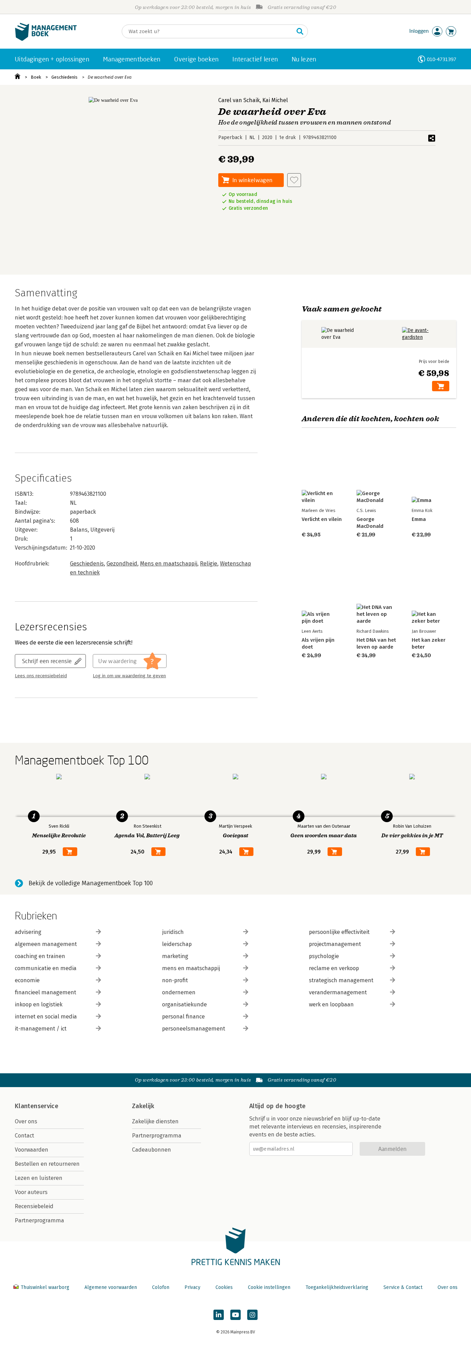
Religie (208, 563)
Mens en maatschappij (168, 563)
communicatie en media (46, 968)
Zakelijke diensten (155, 1121)
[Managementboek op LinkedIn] (218, 1315)
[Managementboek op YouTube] (235, 1315)
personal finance (183, 1016)
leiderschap (177, 944)
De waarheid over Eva (110, 77)
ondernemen (179, 992)
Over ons (26, 1121)
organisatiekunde (184, 1004)
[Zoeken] (300, 31)
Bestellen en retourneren (47, 1164)
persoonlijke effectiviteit (339, 932)
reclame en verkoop (334, 968)
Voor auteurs (31, 1192)
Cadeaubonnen (151, 1149)
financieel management (45, 992)
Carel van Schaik (239, 100)
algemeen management (46, 944)
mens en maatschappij (191, 968)
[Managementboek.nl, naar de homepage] (46, 39)
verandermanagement (338, 992)
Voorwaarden (31, 1149)
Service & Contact (402, 1287)
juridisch (173, 932)
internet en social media (46, 1016)
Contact (24, 1135)
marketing (175, 956)
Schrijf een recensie (47, 661)
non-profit (175, 980)
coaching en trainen (40, 956)
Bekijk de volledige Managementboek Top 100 (91, 883)
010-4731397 (441, 59)
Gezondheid (122, 563)
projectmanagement (335, 944)
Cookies (224, 1287)
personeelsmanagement (193, 1028)
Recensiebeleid (34, 1206)
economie (27, 980)
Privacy (192, 1287)
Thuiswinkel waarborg (45, 1287)
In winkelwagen (252, 180)
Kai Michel (275, 100)
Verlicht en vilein (322, 519)
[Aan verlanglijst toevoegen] (294, 180)
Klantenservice (36, 1106)
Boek (36, 77)
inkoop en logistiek (38, 1004)
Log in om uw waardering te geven (129, 676)
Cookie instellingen (269, 1287)
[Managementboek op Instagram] (252, 1315)
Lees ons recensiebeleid (41, 676)
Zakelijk (143, 1106)
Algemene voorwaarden (110, 1287)
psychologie (324, 956)
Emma (419, 519)
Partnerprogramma (39, 1220)
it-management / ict (41, 1028)
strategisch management (341, 980)
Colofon (160, 1287)
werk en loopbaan (331, 1004)
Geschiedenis (64, 77)
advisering (28, 932)
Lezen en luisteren (38, 1178)
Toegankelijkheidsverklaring (336, 1287)
